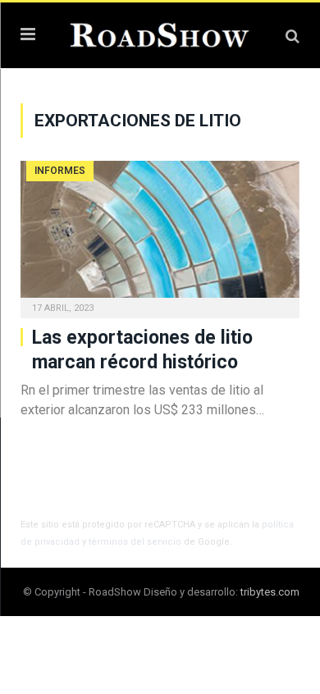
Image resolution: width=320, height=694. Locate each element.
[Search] (292, 35)
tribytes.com (269, 592)
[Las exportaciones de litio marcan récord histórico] (160, 234)
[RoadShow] (160, 33)
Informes (59, 170)
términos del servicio (135, 541)
